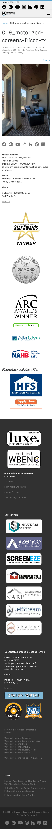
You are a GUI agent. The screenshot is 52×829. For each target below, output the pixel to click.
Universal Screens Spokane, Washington (23, 758)
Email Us (6, 201)
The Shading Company (15, 497)
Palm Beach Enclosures (15, 487)
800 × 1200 (17, 50)
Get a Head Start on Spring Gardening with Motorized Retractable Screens (24, 789)
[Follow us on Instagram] (24, 7)
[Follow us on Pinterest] (36, 7)
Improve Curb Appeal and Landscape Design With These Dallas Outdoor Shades (25, 782)
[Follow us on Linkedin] (42, 7)
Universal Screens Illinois (15, 744)
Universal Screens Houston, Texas (20, 750)
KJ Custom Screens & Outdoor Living (30, 812)
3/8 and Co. (9, 481)
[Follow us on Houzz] (30, 7)
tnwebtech (9, 47)
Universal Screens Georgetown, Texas (22, 741)
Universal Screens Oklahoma (17, 738)
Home (5, 23)
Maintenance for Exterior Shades (19, 795)
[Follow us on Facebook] (4, 7)
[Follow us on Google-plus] (11, 7)
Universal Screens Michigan (17, 752)
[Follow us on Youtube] (17, 7)
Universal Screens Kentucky (17, 747)
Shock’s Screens (11, 492)
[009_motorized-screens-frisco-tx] (26, 100)
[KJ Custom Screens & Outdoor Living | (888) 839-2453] (8, 13)
